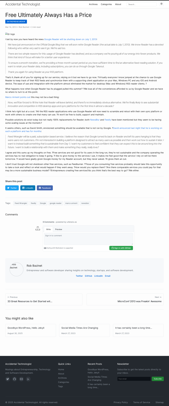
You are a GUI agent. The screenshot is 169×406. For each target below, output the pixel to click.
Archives (93, 4)
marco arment (71, 203)
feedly (33, 203)
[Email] (21, 379)
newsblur (85, 203)
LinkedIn (29, 188)
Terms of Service (141, 402)
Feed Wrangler (21, 203)
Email (107, 276)
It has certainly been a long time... (133, 327)
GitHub (88, 276)
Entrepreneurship (16, 22)
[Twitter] (7, 379)
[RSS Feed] (28, 379)
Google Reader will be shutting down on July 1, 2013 (70, 39)
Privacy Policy (121, 402)
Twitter (13, 188)
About (118, 4)
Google (43, 203)
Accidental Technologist (22, 4)
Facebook (46, 188)
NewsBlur (95, 119)
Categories (106, 4)
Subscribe (158, 379)
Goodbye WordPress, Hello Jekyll (26, 327)
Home (61, 369)
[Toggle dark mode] (161, 3)
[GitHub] (14, 379)
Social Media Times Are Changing (79, 327)
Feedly (108, 119)
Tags (60, 386)
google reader (56, 203)
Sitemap (160, 402)
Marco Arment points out (17, 97)
